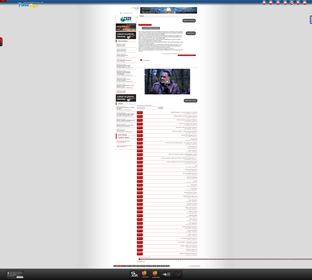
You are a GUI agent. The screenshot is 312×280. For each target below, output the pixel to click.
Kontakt (305, 0)
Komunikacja (148, 265)
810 (215, 259)
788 (258, 259)
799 (237, 259)
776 (282, 259)
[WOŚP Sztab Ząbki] (177, 274)
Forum (270, 0)
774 (285, 259)
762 (309, 259)
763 (307, 259)
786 (262, 259)
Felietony (285, 0)
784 (266, 259)
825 (186, 259)
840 (157, 259)
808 (219, 259)
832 (172, 259)
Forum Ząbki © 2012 (196, 265)
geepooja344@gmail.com (174, 53)
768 (297, 259)
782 (270, 259)
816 (204, 259)
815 (206, 259)
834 (168, 259)
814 (207, 259)
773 (287, 259)
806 (223, 259)
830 (176, 259)
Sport (138, 265)
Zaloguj (3, 0)
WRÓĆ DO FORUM (189, 20)
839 (159, 259)
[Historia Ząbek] (156, 274)
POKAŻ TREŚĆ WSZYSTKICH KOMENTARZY (187, 55)
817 (202, 259)
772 (289, 259)
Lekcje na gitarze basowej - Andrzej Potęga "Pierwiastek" (124, 146)
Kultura (134, 265)
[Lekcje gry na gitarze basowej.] (126, 35)
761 (311, 259)
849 (139, 259)
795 (244, 259)
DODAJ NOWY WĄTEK (190, 100)
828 (180, 259)
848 (141, 259)
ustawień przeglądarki (13, 274)
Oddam (120, 104)
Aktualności (278, 0)
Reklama (298, 0)
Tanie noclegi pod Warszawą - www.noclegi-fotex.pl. (123, 142)
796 (243, 259)
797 (241, 259)
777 (280, 259)
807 (221, 259)
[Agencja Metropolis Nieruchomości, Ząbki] (168, 10)
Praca (158, 265)
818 (200, 259)
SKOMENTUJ (191, 33)
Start (264, 0)
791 (252, 259)
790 (254, 259)
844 (149, 259)
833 (170, 259)
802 (231, 259)
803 (229, 259)
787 (260, 259)
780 (274, 259)
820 (196, 259)
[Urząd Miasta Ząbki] (145, 274)
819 (198, 259)
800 (235, 259)
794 (246, 259)
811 (213, 259)
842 (153, 259)
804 (227, 259)
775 (283, 259)
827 (182, 259)
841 (155, 259)
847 (143, 259)
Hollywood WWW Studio (196, 266)
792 (250, 259)
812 (211, 259)
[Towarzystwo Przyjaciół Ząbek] (135, 274)
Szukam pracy (123, 138)
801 (233, 259)
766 (301, 259)
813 (209, 259)
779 (276, 259)
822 (192, 259)
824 (188, 259)
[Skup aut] (126, 19)
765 (303, 259)
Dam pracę (122, 135)
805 (225, 259)
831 (174, 259)
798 (239, 259)
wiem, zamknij (19, 277)
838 (161, 259)
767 (299, 259)
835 (167, 259)
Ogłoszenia (291, 0)
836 (165, 259)
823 (190, 259)
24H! (119, 29)
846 (145, 259)
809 (217, 259)
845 (147, 259)
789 (256, 259)
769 (295, 259)
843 (151, 259)
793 (248, 259)
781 (272, 259)
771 (291, 259)
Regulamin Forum (141, 261)
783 (268, 259)
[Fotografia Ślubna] (167, 274)
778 (278, 259)
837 (163, 259)
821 (194, 259)
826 (184, 259)
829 (178, 259)
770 (293, 259)
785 (264, 259)
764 (305, 259)
